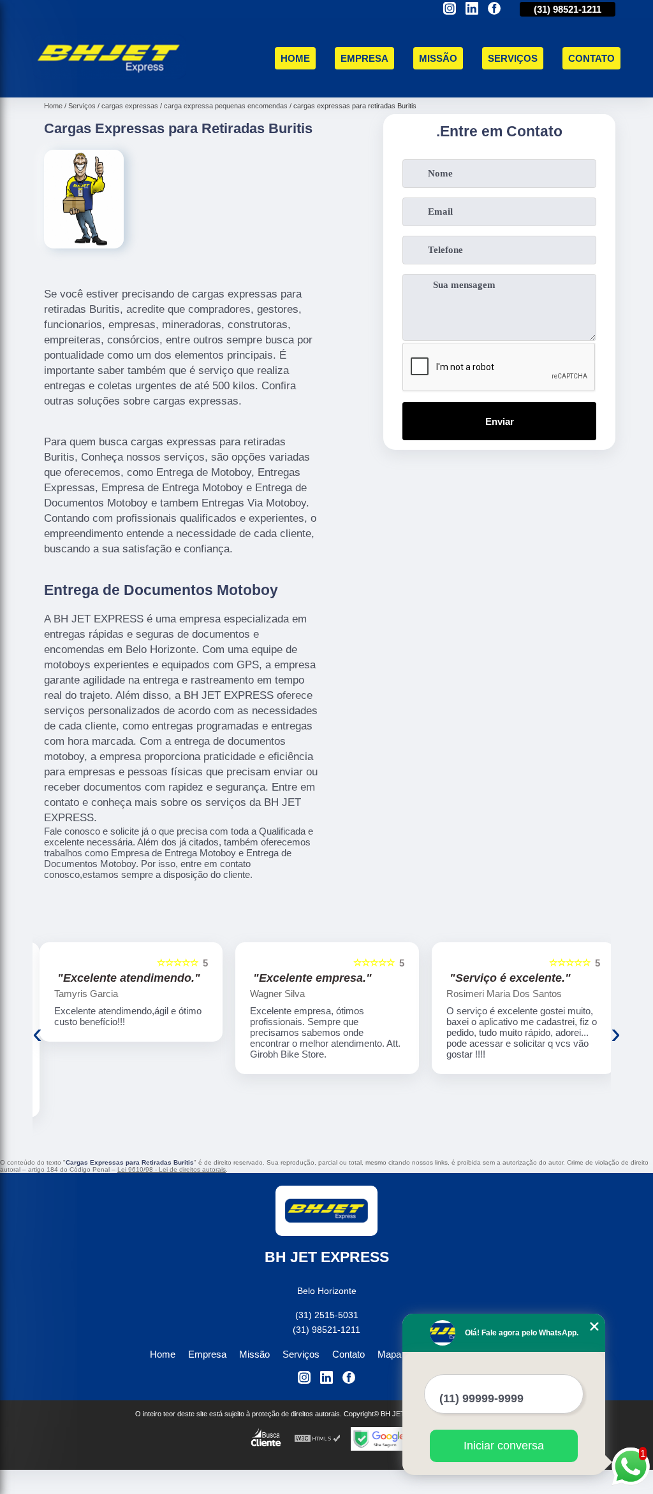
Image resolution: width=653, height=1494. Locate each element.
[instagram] (449, 9)
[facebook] (494, 9)
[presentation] (37, 1033)
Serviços (513, 58)
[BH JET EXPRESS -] (109, 82)
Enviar (499, 421)
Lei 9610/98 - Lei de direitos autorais (171, 1169)
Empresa (364, 58)
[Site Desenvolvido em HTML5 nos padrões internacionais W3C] (317, 1439)
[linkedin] (472, 9)
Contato (591, 58)
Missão (438, 58)
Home (295, 58)
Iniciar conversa (504, 1445)
